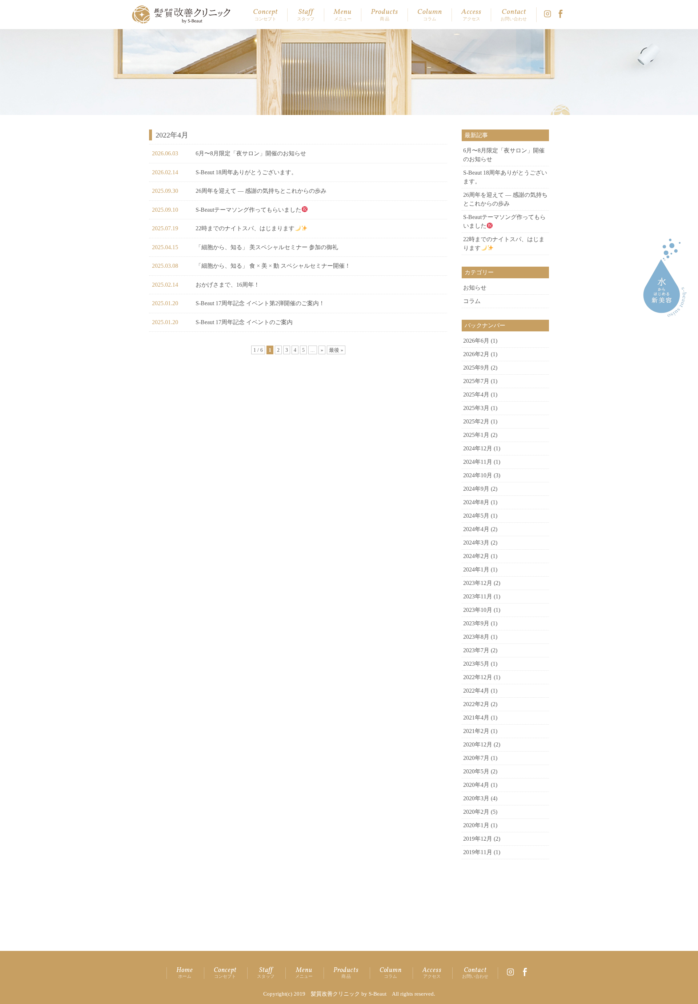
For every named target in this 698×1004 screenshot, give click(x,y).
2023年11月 (477, 596)
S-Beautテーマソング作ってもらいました (248, 210)
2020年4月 (476, 785)
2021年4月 (476, 717)
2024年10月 (477, 475)
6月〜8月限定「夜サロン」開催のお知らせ (251, 153)
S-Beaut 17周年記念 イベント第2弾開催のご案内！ (260, 303)
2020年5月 (476, 771)
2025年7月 (476, 381)
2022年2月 (476, 704)
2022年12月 (477, 677)
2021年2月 (476, 731)
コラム (472, 301)
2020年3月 (476, 798)
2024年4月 (476, 529)
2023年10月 (477, 610)
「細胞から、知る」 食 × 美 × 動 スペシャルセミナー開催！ (273, 266)
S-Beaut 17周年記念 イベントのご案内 (244, 322)
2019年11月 (477, 852)
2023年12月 (477, 583)
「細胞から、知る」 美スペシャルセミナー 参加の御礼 (267, 247)
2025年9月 (476, 367)
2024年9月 (476, 489)
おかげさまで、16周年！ (228, 285)
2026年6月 (476, 341)
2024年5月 (476, 516)
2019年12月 (477, 839)
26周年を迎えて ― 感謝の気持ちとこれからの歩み (261, 191)
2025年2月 (476, 421)
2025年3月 (476, 408)
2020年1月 (476, 825)
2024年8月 (476, 502)
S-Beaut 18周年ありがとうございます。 (246, 172)
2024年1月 (476, 569)
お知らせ (474, 287)
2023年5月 (476, 664)
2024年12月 (477, 448)
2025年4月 (476, 394)
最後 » (336, 350)
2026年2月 (476, 354)
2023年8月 (476, 637)
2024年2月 (476, 556)
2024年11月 (477, 462)
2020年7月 (476, 758)
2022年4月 (476, 691)
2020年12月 (477, 744)
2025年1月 (476, 435)
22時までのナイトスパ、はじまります (245, 228)
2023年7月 (476, 650)
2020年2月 (476, 812)
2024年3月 (476, 542)
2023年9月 (476, 623)
